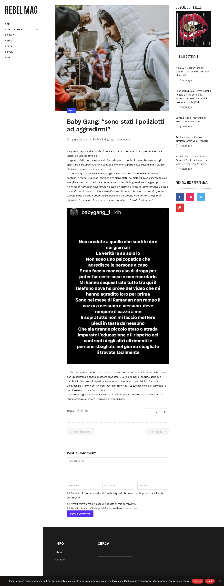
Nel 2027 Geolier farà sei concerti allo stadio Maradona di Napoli (193, 71)
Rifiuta (210, 581)
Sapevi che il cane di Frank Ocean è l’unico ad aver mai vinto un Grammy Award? (192, 160)
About (59, 552)
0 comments (122, 140)
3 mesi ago (185, 107)
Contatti (59, 559)
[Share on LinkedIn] (86, 411)
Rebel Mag (102, 140)
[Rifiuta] (220, 581)
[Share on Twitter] (81, 411)
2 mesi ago (185, 80)
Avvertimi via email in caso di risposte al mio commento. (103, 503)
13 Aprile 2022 (78, 140)
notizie (97, 151)
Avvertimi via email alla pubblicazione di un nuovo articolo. (105, 508)
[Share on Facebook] (78, 411)
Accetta (197, 581)
